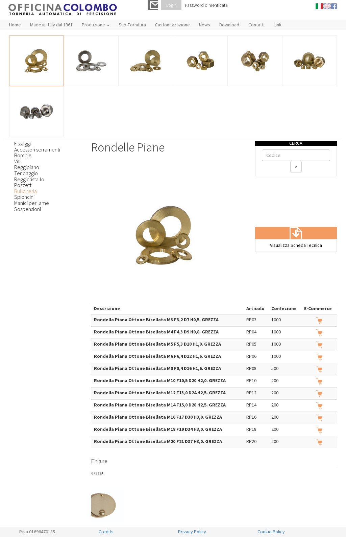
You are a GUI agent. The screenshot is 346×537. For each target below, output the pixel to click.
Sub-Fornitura (132, 25)
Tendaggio (26, 173)
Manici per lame (31, 203)
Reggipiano (26, 167)
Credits (106, 532)
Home (15, 25)
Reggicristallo (29, 179)
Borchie (22, 155)
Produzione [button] (94, 25)
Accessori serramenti (37, 149)
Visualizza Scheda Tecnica (296, 245)
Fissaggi (22, 143)
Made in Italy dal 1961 (51, 25)
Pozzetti (23, 185)
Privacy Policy (192, 532)
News (204, 25)
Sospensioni (27, 209)
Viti (17, 161)
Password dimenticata (206, 5)
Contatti (256, 25)
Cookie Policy (271, 532)
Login (171, 5)
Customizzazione (172, 25)
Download (229, 25)
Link (277, 25)
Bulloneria (25, 191)
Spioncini (24, 196)
